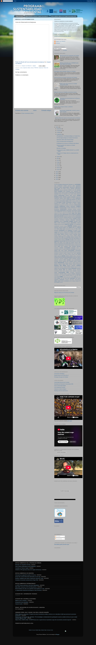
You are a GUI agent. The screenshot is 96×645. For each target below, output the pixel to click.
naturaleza (68, 249)
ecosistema (56, 219)
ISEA (70, 238)
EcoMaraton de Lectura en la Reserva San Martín (68, 143)
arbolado (79, 190)
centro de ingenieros (62, 199)
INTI (62, 238)
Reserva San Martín (60, 265)
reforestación (61, 262)
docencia (69, 217)
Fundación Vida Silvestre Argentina (60, 231)
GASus (71, 231)
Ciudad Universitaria (67, 202)
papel (73, 251)
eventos (75, 226)
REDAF (55, 262)
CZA (76, 213)
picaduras (73, 254)
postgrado (56, 257)
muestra (61, 247)
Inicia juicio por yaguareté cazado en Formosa (25, 575)
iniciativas (76, 237)
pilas (76, 254)
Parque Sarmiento (77, 251)
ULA (58, 276)
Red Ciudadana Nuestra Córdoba (74, 261)
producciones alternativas (59, 258)
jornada (67, 239)
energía (71, 221)
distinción (66, 217)
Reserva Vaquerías (71, 265)
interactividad (56, 238)
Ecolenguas (70, 218)
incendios (68, 237)
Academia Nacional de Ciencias (65, 184)
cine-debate (59, 202)
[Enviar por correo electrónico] (39, 66)
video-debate (72, 279)
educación (72, 219)
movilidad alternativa (76, 246)
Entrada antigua (46, 110)
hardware (71, 234)
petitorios (66, 254)
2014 (57, 171)
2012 (57, 175)
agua (55, 188)
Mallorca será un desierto (21, 600)
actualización (59, 185)
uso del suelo (64, 278)
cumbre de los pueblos (66, 213)
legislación (56, 241)
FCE (75, 227)
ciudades (79, 202)
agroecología (66, 187)
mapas (67, 242)
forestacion (56, 230)
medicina (56, 243)
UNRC (75, 276)
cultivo (73, 211)
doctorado (73, 217)
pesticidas (60, 254)
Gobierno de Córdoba (69, 233)
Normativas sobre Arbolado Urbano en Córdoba (65, 71)
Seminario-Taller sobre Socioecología (65, 139)
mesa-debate (66, 243)
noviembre (59, 130)
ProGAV (70, 258)
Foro (66, 230)
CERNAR (73, 199)
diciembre (59, 128)
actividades (78, 184)
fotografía (70, 230)
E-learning (60, 218)
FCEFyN (36, 67)
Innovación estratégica (59, 373)
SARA (61, 268)
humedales (56, 237)
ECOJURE (66, 218)
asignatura (63, 192)
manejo (61, 242)
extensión (61, 227)
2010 (57, 179)
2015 (57, 127)
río (73, 266)
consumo (74, 209)
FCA (73, 227)
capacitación (56, 198)
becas (75, 193)
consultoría (70, 209)
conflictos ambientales (70, 206)
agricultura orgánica (58, 187)
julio (58, 158)
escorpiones (63, 222)
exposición (56, 227)
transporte (63, 275)
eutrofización (56, 226)
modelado (66, 246)
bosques (56, 196)
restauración (56, 266)
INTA (80, 237)
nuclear (79, 249)
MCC (80, 242)
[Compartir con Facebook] (43, 66)
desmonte (78, 216)
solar (64, 271)
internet (60, 238)
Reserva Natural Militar (63, 264)
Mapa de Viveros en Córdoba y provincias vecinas (65, 92)
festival (64, 228)
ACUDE (65, 185)
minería (79, 243)
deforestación (65, 214)
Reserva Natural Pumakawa (75, 264)
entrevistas (76, 221)
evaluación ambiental (63, 226)
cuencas (69, 211)
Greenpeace (66, 234)
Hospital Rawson (70, 235)
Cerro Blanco (78, 199)
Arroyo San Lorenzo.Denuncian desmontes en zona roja (27, 576)
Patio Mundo (73, 253)
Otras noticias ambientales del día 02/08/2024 (25, 566)
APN (75, 190)
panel (71, 251)
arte (80, 191)
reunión (65, 266)
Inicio (34, 110)
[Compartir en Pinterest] (44, 66)
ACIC (74, 184)
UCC (80, 275)
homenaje (75, 234)
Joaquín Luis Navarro (60, 41)
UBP (77, 275)
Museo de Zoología (62, 249)
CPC (61, 211)
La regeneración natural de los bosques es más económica (28, 590)
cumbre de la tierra (58, 213)
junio (58, 160)
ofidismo (56, 250)
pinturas (79, 254)
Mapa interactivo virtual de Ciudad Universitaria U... (37, 16)
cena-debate (56, 199)
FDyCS (58, 228)
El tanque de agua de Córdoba (61, 377)
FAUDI (67, 227)
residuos (78, 265)
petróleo (69, 254)
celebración (78, 198)
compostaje (56, 204)
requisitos (70, 262)
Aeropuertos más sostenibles (21, 602)
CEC (71, 198)
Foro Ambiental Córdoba (59, 387)
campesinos (78, 196)
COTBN (58, 211)
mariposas (41, 67)
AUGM (70, 192)
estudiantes (78, 224)
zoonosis (61, 282)
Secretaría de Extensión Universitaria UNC (63, 384)
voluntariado (66, 281)
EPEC (55, 222)
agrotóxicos (78, 187)
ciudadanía (74, 202)
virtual (59, 281)
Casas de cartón (19, 603)
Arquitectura (76, 191)
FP (73, 230)
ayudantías (56, 193)
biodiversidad (61, 195)
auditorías (67, 192)
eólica (79, 221)
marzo (58, 165)
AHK (61, 188)
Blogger (57, 634)
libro (65, 241)
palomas (68, 251)
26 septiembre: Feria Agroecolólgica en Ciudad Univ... (69, 136)
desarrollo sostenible (59, 216)
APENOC (70, 190)
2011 (57, 177)
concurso (56, 206)
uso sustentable (71, 278)
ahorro (64, 188)
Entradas (58, 536)
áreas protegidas (66, 191)
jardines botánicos (61, 239)
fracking (75, 230)
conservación (63, 209)
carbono (61, 198)
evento (70, 226)
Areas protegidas (58, 191)
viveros (62, 281)
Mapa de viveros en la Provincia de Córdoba (64, 292)
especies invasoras (61, 224)
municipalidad (67, 247)
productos (66, 258)
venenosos (61, 279)
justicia (75, 239)
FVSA (68, 231)
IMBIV (62, 237)
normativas (73, 249)
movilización (56, 247)
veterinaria (67, 279)
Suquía (55, 272)
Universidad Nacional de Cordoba (61, 382)
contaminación (62, 210)
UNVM (55, 278)
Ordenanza (60, 251)
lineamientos (74, 241)
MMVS (59, 246)
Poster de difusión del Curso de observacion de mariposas (29, 62)
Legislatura (61, 241)
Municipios (73, 247)
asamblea (59, 192)
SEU (64, 269)
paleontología (64, 251)
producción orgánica (77, 257)
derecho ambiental (76, 214)
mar (70, 242)
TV (73, 275)
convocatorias (74, 210)
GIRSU (55, 233)
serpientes (79, 268)
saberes (55, 268)
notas (77, 249)
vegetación (56, 279)
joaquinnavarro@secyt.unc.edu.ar (62, 36)
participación (56, 253)
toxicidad (73, 273)
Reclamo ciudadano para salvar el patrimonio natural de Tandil (29, 578)
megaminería (60, 243)
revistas (68, 266)
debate (79, 213)
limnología (70, 241)
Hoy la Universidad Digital (60, 385)
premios (64, 257)
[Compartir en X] (42, 66)
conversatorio (68, 210)
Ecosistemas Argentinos (65, 219)
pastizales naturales (63, 253)
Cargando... (18, 595)
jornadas (72, 239)
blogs (71, 195)
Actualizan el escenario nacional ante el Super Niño (26, 580)
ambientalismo (78, 188)
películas (79, 253)
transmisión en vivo (57, 275)
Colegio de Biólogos (73, 203)
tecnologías (72, 272)
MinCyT (70, 243)
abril (58, 164)
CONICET (56, 207)
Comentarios (59, 538)
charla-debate (62, 200)
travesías (67, 275)
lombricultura (78, 241)
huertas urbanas (77, 235)
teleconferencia (78, 272)
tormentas (69, 273)
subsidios (75, 271)
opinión (65, 250)
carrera (64, 198)
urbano (58, 278)
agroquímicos (72, 187)
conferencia (62, 206)
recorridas (56, 261)
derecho (70, 214)
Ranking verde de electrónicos (61, 390)
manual (64, 242)
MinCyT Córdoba (75, 243)
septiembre (59, 134)
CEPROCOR (68, 199)
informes (72, 237)
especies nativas (27, 67)
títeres (65, 273)
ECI (63, 218)
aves (73, 192)
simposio (70, 269)
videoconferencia (78, 279)
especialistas (73, 222)
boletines (74, 195)
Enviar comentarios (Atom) (28, 113)
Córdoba (79, 210)
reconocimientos (77, 259)
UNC (61, 277)
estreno (74, 224)
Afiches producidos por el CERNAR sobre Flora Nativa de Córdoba (69, 63)
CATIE (68, 198)
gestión (79, 231)
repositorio (66, 262)
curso (21, 67)
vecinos (79, 278)
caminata (69, 196)
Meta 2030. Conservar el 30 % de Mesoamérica (26, 586)
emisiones (61, 221)
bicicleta (55, 195)
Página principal (19, 16)
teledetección (56, 273)
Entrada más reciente (21, 110)
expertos (79, 226)
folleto (79, 228)
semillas (69, 268)
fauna (32, 67)
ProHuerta (74, 258)
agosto (58, 156)
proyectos (79, 258)
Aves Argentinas (77, 192)
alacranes (68, 188)
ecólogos (79, 218)
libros (67, 241)
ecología (75, 218)
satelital (63, 268)
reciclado (69, 259)
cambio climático (63, 196)
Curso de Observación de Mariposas (65, 141)
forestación (62, 230)
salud (58, 268)
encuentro (65, 221)
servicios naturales (58, 269)
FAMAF (64, 227)
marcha (72, 242)
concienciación (77, 204)
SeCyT (66, 268)
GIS (58, 233)
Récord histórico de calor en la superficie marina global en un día (29, 588)
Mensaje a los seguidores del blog (23, 564)
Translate (65, 50)
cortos (55, 211)
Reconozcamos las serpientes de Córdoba (69, 55)
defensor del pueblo (58, 214)
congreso (78, 206)
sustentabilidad (61, 272)
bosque (79, 195)
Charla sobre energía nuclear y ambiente (63, 106)
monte (70, 246)
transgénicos (78, 273)
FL (74, 228)
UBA (75, 275)
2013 (57, 173)
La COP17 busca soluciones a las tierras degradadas (27, 585)
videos (55, 281)
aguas (58, 188)
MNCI (62, 246)
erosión (58, 222)
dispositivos (62, 217)
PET (63, 254)
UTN (76, 278)
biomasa (67, 195)
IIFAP (60, 237)
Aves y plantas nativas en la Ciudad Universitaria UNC (63, 16)
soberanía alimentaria (77, 269)
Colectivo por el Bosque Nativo (61, 203)
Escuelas (68, 222)
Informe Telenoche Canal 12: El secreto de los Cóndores (67, 117)
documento (56, 218)
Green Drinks (60, 234)
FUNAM (79, 230)
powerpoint (60, 257)
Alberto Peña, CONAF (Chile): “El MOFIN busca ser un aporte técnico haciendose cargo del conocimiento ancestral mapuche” (43, 619)
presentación (70, 257)
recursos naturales (62, 261)
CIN (55, 202)
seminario (73, 268)
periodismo (56, 254)
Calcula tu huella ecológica (60, 389)
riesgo (71, 266)
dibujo (55, 217)
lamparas (79, 239)
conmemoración (63, 207)
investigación (66, 238)
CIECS (70, 200)
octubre (59, 132)
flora (77, 228)
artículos (56, 192)
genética (75, 231)
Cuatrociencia (64, 211)
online (62, 250)
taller (67, 272)
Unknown (58, 43)
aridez (72, 191)
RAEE (65, 259)
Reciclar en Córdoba (61, 148)
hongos (79, 234)
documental (78, 217)
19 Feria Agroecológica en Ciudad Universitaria (67, 137)
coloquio (79, 203)
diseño (58, 217)
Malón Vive (56, 242)
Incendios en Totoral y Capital (22, 568)
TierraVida (62, 273)
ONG (59, 250)
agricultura (78, 185)
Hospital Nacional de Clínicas (60, 235)
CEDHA (73, 198)
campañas (73, 196)
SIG (66, 269)
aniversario (65, 190)
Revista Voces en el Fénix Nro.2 (61, 375)
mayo (58, 162)
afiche (74, 185)
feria (61, 228)
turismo (71, 275)
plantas (63, 255)
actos (55, 185)
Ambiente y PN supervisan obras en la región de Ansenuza (28, 569)
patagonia (69, 253)
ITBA (72, 238)
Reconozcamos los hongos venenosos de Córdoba (65, 77)
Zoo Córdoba (56, 282)
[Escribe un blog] (40, 66)
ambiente (56, 190)
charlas (67, 200)
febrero (59, 167)
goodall (55, 234)
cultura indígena (77, 211)
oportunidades (71, 250)
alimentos (72, 188)
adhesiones (70, 185)
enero (58, 169)
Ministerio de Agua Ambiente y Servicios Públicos (62, 245)
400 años (56, 184)
